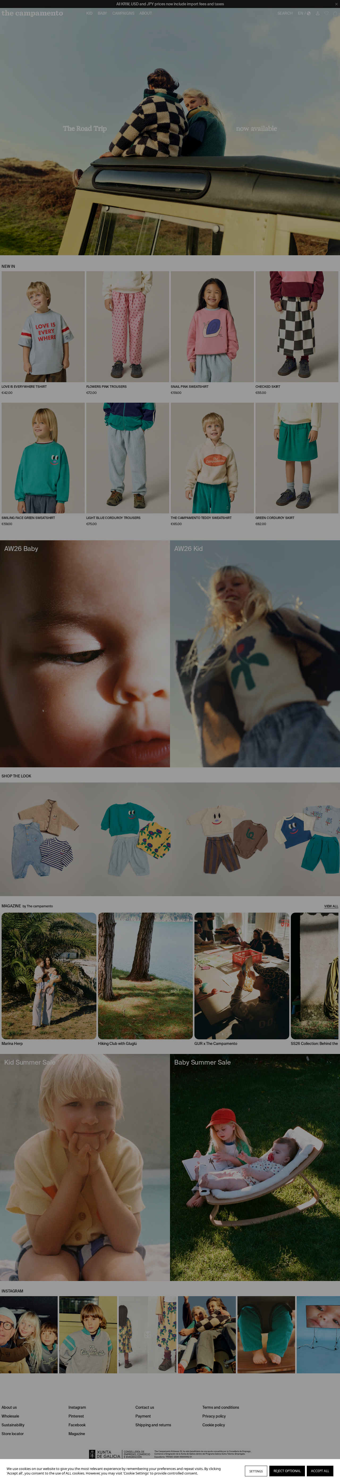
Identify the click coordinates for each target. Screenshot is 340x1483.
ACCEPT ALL (320, 1471)
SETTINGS (256, 1471)
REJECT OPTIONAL (287, 1471)
